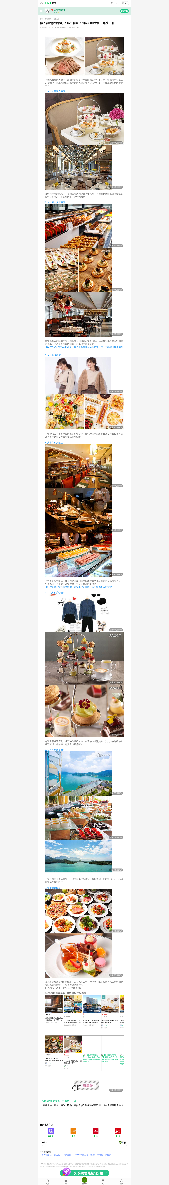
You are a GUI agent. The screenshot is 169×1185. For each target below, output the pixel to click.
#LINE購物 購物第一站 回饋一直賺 (59, 1101)
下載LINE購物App (46, 1155)
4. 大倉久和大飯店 (54, 442)
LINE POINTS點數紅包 (80, 1155)
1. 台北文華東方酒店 (55, 91)
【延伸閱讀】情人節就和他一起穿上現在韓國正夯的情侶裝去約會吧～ (79, 587)
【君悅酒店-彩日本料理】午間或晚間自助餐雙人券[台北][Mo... (54, 1060)
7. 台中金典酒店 (53, 887)
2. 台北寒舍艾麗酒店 (55, 202)
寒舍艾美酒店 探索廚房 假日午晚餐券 (109, 1021)
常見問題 (100, 1155)
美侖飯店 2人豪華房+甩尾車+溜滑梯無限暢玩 (91, 1021)
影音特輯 (48, 19)
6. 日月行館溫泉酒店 (55, 750)
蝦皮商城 (104, 1028)
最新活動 (57, 1155)
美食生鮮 (56, 19)
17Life (66, 1068)
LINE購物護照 (66, 1155)
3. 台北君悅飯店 (53, 355)
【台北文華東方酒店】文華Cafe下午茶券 (73, 1062)
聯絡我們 (108, 1155)
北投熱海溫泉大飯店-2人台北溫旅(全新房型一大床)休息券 (54, 1019)
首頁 (41, 19)
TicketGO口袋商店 (51, 1023)
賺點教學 (93, 1155)
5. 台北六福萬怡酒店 (55, 592)
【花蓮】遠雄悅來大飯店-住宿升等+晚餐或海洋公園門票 (73, 1021)
